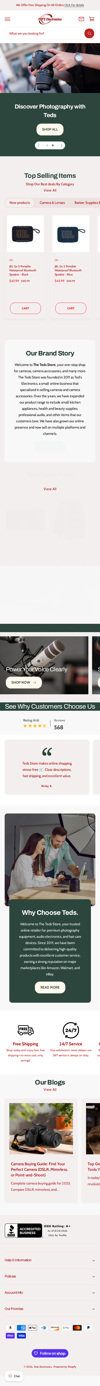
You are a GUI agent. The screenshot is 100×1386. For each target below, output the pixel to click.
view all (50, 190)
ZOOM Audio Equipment (70, 546)
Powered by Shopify (64, 1366)
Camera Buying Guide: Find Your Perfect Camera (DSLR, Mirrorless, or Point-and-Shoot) (39, 1169)
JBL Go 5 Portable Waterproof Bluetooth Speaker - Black (22, 270)
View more (47, 483)
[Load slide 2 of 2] (53, 145)
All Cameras (25, 546)
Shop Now (20, 682)
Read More (50, 447)
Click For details (74, 5)
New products (20, 203)
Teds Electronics (43, 1366)
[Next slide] (61, 145)
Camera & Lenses (52, 203)
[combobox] (50, 33)
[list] (50, 767)
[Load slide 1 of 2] (47, 145)
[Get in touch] (81, 19)
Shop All (50, 129)
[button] (7, 19)
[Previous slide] (39, 145)
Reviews (59, 720)
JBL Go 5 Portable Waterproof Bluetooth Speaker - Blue (68, 270)
